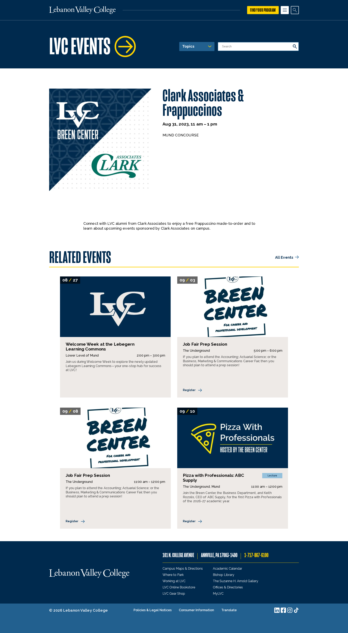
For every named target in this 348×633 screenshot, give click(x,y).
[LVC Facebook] (283, 610)
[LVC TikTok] (296, 610)
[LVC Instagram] (289, 610)
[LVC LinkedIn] (277, 610)
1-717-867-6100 (256, 555)
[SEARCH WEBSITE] (295, 10)
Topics (188, 46)
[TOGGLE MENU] (285, 10)
